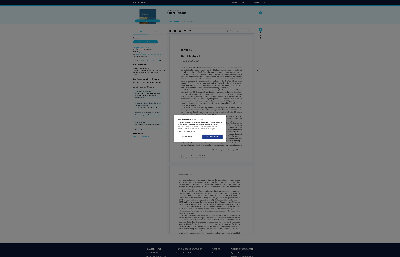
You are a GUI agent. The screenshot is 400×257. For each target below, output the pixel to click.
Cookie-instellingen (187, 137)
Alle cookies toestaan (212, 136)
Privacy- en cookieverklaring (186, 131)
